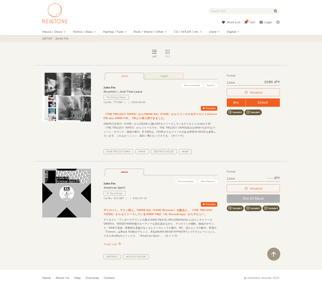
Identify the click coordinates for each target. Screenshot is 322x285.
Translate (210, 108)
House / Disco (52, 32)
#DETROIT (112, 256)
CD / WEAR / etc (186, 32)
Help (77, 278)
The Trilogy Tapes (116, 97)
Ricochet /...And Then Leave (123, 92)
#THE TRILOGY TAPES (118, 151)
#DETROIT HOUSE (164, 151)
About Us (62, 278)
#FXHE (142, 151)
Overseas (92, 278)
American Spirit (114, 188)
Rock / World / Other (149, 32)
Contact (109, 278)
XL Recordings (114, 193)
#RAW (185, 151)
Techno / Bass (83, 32)
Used (213, 32)
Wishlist (256, 93)
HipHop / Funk (113, 32)
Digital (231, 32)
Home (46, 278)
